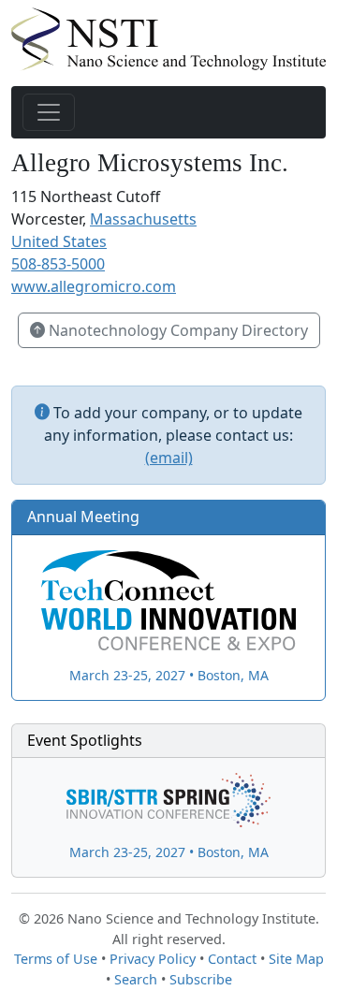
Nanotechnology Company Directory (176, 330)
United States (59, 241)
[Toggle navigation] (48, 112)
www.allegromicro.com (93, 286)
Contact (232, 959)
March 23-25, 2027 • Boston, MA (169, 675)
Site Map (296, 959)
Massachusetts (143, 219)
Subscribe (200, 979)
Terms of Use (55, 959)
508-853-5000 (58, 264)
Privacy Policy (153, 959)
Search (135, 979)
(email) (169, 457)
